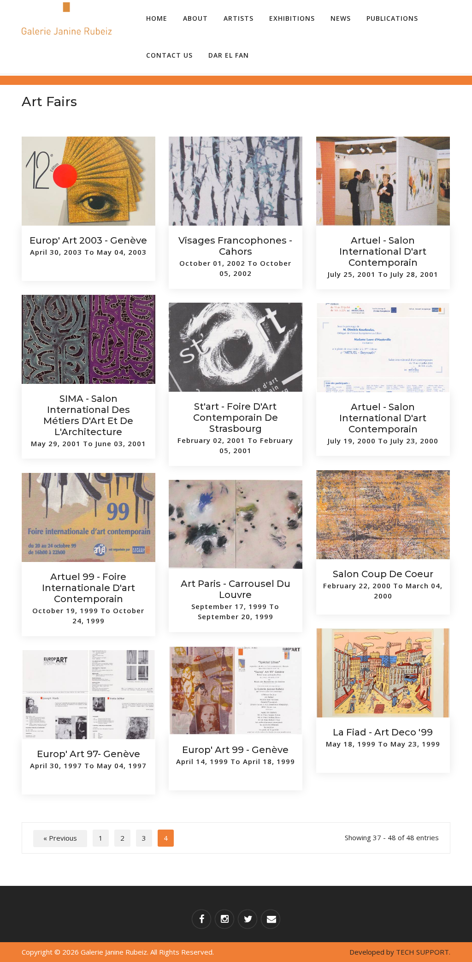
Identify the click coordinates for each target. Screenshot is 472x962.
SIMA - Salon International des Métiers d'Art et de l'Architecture (88, 415)
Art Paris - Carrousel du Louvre (235, 589)
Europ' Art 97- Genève (88, 753)
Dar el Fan (228, 55)
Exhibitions (292, 18)
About (195, 18)
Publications (392, 18)
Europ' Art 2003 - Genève (88, 240)
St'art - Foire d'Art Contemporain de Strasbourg (235, 417)
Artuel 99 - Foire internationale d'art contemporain (88, 587)
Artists (239, 18)
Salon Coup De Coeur (383, 574)
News (340, 18)
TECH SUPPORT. (423, 951)
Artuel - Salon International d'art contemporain (382, 251)
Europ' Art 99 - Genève (235, 749)
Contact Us (169, 55)
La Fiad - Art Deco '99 (383, 732)
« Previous (60, 837)
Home (156, 18)
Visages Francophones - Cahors (235, 246)
